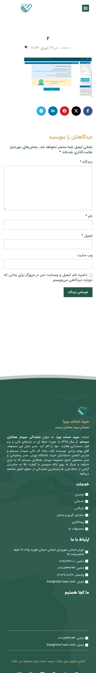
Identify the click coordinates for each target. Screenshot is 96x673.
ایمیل (87, 235)
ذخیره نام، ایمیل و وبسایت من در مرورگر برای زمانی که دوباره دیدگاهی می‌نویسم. (48, 277)
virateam (65, 48)
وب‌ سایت (85, 255)
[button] (85, 8)
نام (89, 216)
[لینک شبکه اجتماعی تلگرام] (41, 111)
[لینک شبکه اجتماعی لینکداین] (53, 111)
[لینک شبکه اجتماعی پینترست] (64, 111)
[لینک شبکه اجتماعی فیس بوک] (88, 111)
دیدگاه (86, 162)
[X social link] (76, 111)
